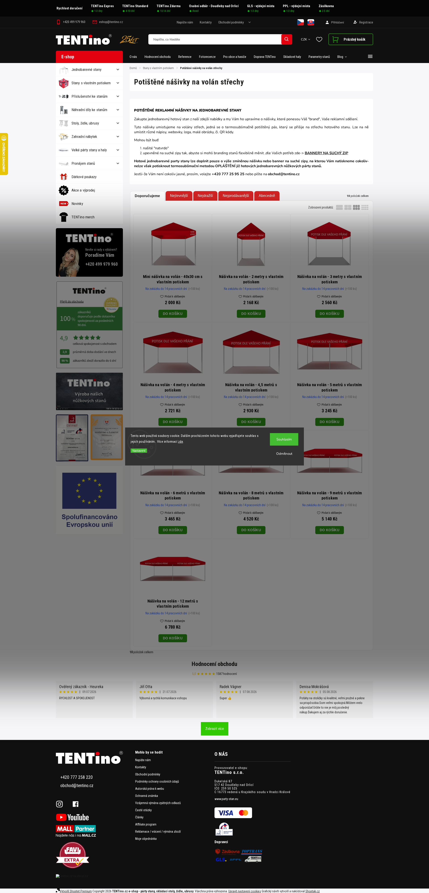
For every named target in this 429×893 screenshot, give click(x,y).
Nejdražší (205, 196)
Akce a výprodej (83, 190)
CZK (304, 39)
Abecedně (267, 196)
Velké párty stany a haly (89, 150)
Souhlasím (284, 439)
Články (139, 817)
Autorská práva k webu (149, 788)
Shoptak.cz (312, 891)
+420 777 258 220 (76, 777)
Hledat (286, 39)
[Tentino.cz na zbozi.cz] (94, 876)
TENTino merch (83, 217)
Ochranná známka (146, 796)
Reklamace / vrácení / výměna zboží (158, 831)
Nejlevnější (179, 196)
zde (180, 442)
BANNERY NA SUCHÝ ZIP (326, 153)
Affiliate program (145, 824)
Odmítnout (284, 453)
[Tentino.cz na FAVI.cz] (94, 855)
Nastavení (138, 450)
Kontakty (206, 22)
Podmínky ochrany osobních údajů (157, 781)
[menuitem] (135, 57)
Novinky (77, 203)
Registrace (366, 22)
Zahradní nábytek (84, 136)
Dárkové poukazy (84, 177)
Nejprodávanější (236, 196)
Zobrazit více (214, 729)
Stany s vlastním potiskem (91, 83)
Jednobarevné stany (86, 69)
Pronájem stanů (83, 163)
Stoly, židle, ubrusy (85, 123)
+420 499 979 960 (101, 264)
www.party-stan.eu (226, 799)
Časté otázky (143, 810)
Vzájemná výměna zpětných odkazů (158, 803)
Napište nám (185, 22)
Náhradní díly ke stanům (89, 109)
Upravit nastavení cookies (244, 891)
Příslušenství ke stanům (89, 96)
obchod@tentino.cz (76, 785)
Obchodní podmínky (231, 22)
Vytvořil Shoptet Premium (76, 891)
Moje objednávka (146, 838)
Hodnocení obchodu (214, 664)
